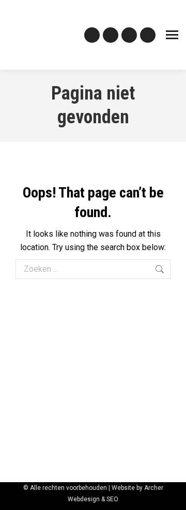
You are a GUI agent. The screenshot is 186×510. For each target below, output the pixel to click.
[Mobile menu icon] (172, 35)
